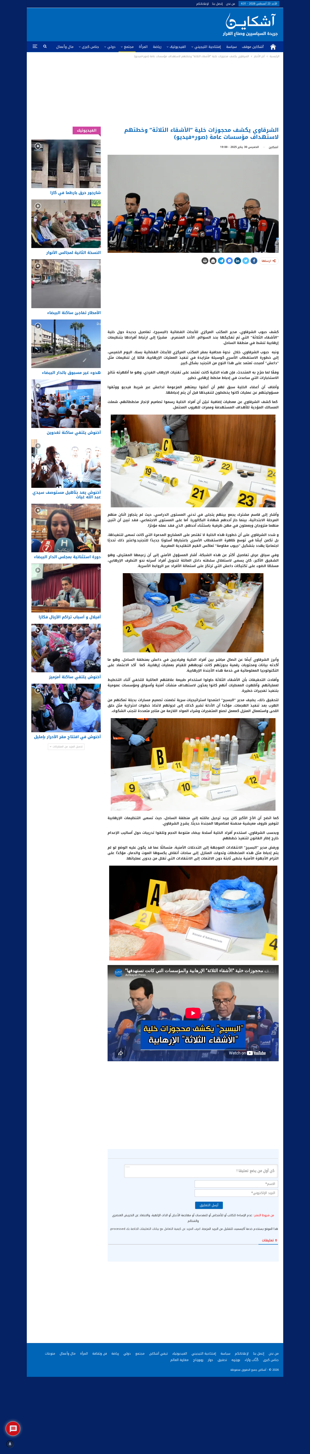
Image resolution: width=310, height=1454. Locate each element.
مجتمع (129, 47)
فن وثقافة (99, 1354)
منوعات (50, 1354)
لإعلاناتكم (202, 4)
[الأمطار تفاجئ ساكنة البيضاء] (66, 283)
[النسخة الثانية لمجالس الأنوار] (66, 223)
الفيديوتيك (178, 47)
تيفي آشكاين (158, 1354)
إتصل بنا (217, 4)
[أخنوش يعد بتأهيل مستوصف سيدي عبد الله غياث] (66, 463)
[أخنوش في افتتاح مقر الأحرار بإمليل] (66, 708)
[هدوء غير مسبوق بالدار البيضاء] (66, 343)
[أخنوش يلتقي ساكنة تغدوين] (66, 403)
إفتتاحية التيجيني (207, 47)
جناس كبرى (90, 47)
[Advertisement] (155, 93)
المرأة (143, 47)
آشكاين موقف (253, 47)
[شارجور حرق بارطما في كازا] (66, 164)
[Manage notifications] (10, 1444)
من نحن (230, 4)
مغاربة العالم (179, 1360)
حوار (210, 1360)
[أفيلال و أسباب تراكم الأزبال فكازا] (66, 588)
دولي (111, 47)
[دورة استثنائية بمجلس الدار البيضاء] (66, 528)
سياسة (231, 47)
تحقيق (222, 1360)
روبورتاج (198, 1360)
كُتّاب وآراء (251, 1360)
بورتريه (235, 1360)
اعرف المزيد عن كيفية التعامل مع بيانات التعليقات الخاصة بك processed (155, 1229)
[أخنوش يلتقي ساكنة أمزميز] (66, 648)
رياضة (157, 47)
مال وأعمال (65, 47)
